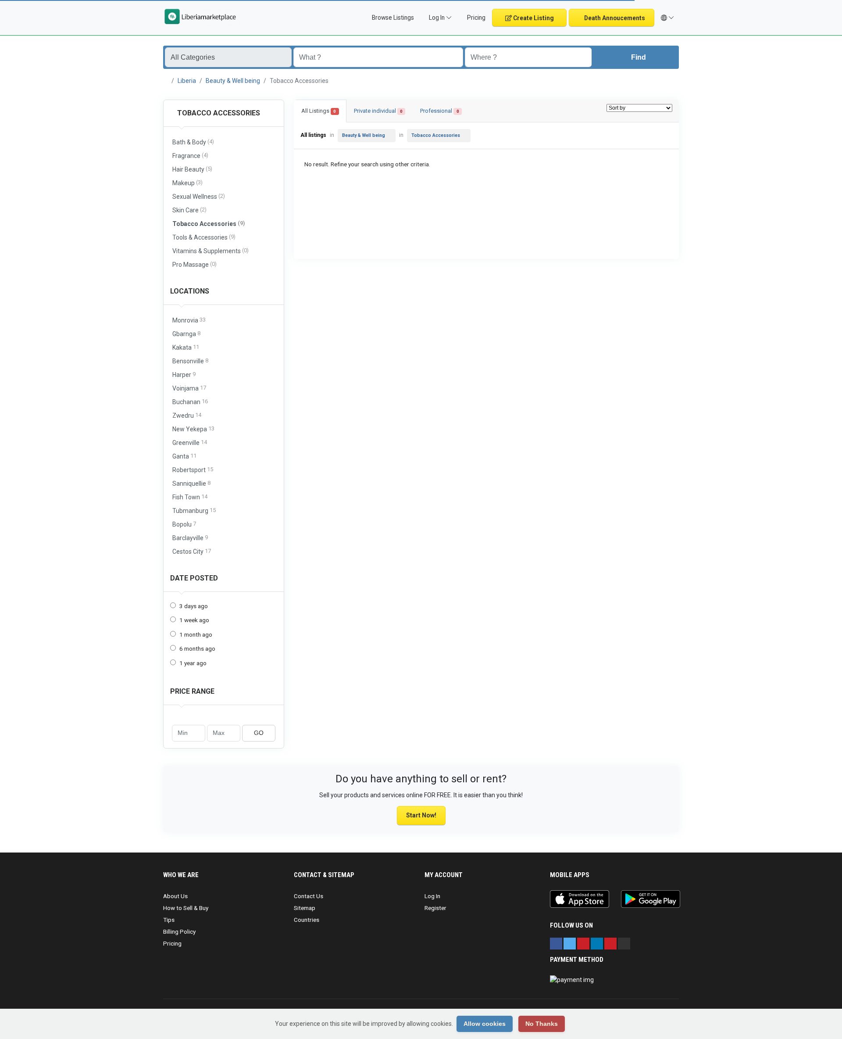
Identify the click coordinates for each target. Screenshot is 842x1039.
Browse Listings (392, 17)
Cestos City (191, 551)
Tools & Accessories (203, 237)
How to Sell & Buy (185, 907)
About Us (175, 895)
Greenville (189, 442)
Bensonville (190, 361)
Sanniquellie (191, 483)
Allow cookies (485, 1023)
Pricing (475, 17)
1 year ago (193, 662)
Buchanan (190, 401)
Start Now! (421, 815)
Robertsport (192, 469)
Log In (432, 895)
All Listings (318, 110)
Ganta (184, 456)
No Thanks (541, 1023)
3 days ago (193, 605)
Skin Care (189, 210)
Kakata (185, 347)
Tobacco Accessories (217, 113)
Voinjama (189, 388)
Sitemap (304, 907)
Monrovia (189, 320)
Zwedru (186, 415)
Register (435, 907)
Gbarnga (186, 333)
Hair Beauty (192, 169)
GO (259, 733)
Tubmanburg (194, 510)
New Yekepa (193, 429)
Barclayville (190, 537)
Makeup (187, 182)
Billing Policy (179, 931)
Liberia (187, 80)
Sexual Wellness (198, 196)
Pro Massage (194, 264)
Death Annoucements (614, 17)
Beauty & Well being (233, 80)
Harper (184, 374)
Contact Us (308, 895)
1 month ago (195, 634)
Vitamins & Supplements (210, 250)
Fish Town (189, 497)
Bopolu (184, 524)
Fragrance (190, 155)
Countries (306, 919)
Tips (169, 919)
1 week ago (194, 619)
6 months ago (197, 648)
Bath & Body (193, 142)
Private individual (378, 110)
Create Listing (533, 17)
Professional (439, 110)
